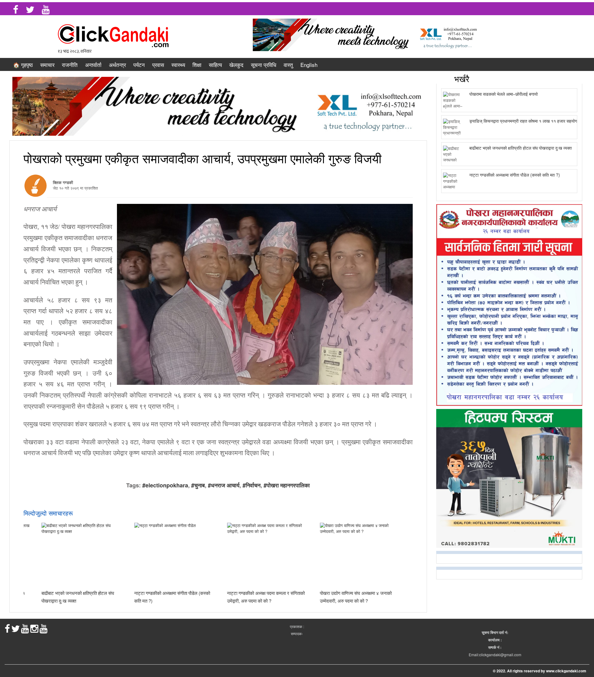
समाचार (47, 64)
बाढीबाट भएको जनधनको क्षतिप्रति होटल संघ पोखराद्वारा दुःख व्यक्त (520, 148)
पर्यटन (139, 64)
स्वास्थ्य (178, 64)
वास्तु (288, 64)
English (308, 64)
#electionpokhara (165, 485)
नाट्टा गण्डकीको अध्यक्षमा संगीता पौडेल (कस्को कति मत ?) (514, 175)
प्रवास (158, 64)
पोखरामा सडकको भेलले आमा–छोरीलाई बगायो (503, 94)
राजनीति (70, 64)
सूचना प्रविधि (263, 64)
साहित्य (215, 64)
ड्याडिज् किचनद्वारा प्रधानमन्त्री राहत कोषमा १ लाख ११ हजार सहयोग (523, 121)
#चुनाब (198, 485)
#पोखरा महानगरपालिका (287, 485)
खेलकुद (236, 64)
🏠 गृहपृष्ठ (23, 64)
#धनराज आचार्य (223, 485)
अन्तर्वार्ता (93, 64)
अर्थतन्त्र (117, 64)
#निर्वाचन (251, 485)
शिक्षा (196, 64)
